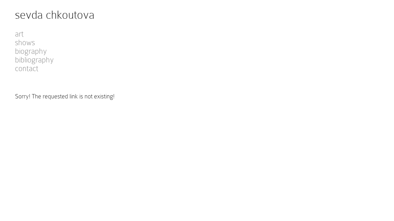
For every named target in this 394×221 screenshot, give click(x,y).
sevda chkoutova (55, 14)
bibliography (34, 60)
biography (31, 51)
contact (26, 68)
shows (25, 42)
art (19, 34)
